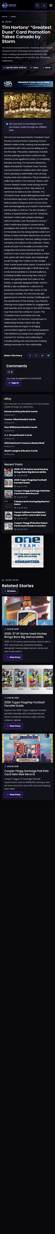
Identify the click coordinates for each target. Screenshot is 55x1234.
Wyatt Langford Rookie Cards (21, 450)
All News (11, 591)
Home (4, 16)
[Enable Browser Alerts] (44, 5)
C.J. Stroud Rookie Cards (18, 435)
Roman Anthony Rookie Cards (20, 411)
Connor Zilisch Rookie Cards (19, 419)
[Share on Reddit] (42, 355)
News (13, 16)
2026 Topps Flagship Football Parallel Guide (30, 481)
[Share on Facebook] (29, 355)
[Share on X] (36, 355)
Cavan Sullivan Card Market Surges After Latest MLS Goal (30, 513)
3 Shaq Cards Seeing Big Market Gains (32, 503)
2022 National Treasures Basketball (24, 443)
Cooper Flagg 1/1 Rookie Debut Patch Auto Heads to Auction (30, 524)
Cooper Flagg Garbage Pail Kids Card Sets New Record (32, 492)
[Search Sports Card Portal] (37, 5)
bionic (48, 67)
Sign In (15, 382)
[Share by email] (48, 355)
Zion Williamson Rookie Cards (20, 427)
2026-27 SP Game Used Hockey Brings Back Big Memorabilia (31, 470)
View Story (15, 657)
